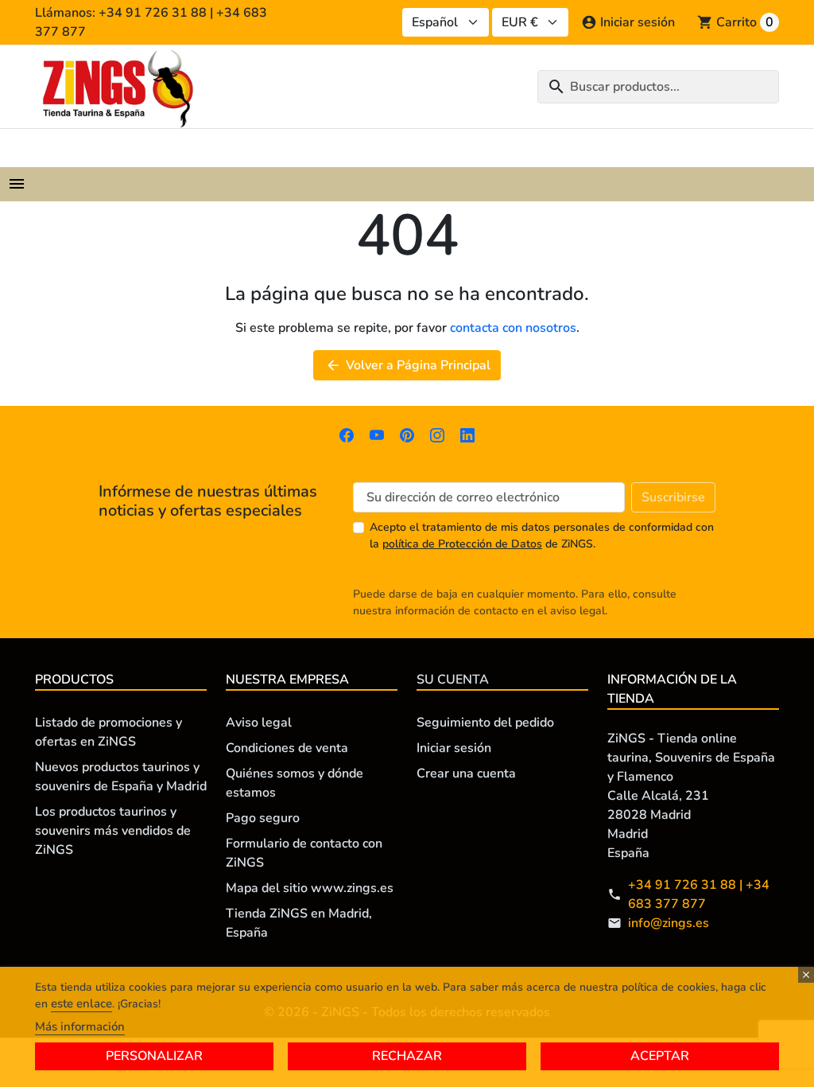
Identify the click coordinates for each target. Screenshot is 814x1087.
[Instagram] (437, 434)
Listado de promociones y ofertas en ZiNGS (108, 732)
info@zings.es (668, 923)
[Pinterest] (407, 434)
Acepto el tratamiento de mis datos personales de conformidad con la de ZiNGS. (542, 535)
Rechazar (407, 1056)
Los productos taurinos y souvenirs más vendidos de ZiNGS (113, 831)
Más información (80, 1026)
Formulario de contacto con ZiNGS (304, 853)
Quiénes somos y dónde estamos (294, 783)
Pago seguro (263, 818)
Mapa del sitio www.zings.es (309, 888)
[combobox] (658, 86)
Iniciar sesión (454, 748)
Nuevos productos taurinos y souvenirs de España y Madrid (121, 776)
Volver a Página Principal (407, 365)
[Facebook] (346, 434)
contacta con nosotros (513, 328)
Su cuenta (453, 679)
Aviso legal (259, 722)
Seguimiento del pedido (485, 722)
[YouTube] (376, 434)
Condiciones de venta (287, 748)
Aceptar (659, 1056)
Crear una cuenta (466, 773)
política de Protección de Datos (462, 543)
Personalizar (154, 1056)
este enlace (81, 1003)
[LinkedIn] (467, 434)
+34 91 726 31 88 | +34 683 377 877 (698, 894)
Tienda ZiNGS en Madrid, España (299, 923)
